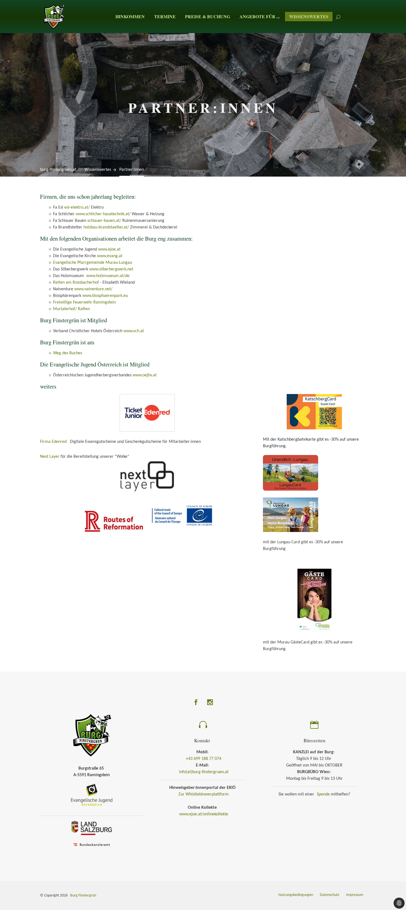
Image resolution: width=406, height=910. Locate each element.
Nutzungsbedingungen (295, 895)
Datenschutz (329, 895)
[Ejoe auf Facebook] (196, 703)
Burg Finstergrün (83, 895)
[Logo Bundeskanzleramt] (91, 845)
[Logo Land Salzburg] (91, 828)
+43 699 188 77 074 (203, 759)
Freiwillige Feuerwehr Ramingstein (84, 302)
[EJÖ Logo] (91, 795)
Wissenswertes (308, 16)
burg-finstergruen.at (58, 169)
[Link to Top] (395, 881)
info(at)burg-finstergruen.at (203, 772)
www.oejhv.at (145, 375)
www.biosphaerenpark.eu (105, 296)
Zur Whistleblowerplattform (203, 794)
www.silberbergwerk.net (111, 269)
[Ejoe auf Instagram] (210, 703)
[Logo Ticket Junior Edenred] (147, 414)
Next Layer (49, 456)
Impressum (354, 895)
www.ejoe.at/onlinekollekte (203, 814)
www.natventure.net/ (93, 289)
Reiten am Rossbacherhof (76, 282)
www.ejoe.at (109, 249)
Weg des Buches (67, 353)
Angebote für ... (259, 16)
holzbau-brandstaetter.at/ (106, 227)
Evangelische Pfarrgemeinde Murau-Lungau (92, 262)
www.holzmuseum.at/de (108, 276)
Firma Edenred (54, 442)
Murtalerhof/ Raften (71, 309)
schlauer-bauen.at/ (104, 221)
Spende (323, 794)
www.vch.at (133, 331)
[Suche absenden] (338, 16)
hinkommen (130, 16)
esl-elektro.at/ (77, 207)
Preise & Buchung (207, 16)
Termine (165, 16)
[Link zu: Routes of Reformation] (113, 522)
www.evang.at (109, 256)
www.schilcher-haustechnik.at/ (103, 214)
